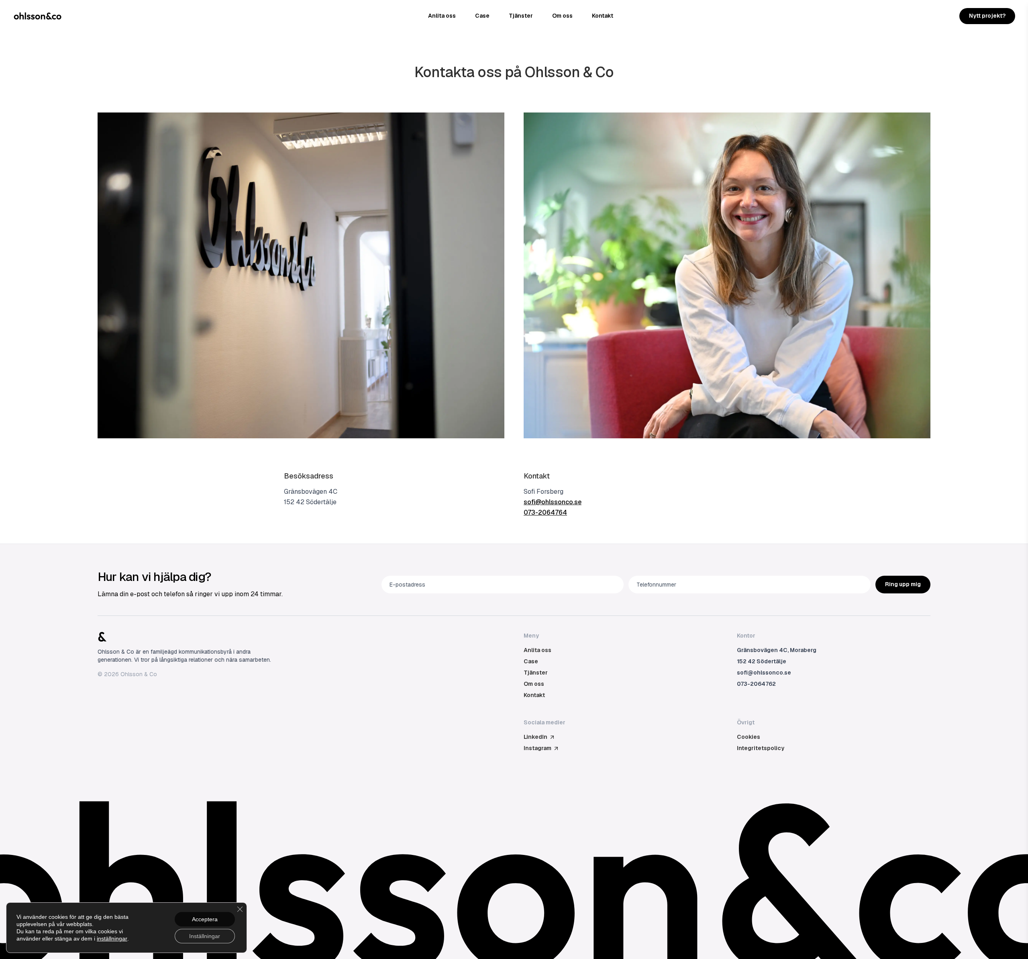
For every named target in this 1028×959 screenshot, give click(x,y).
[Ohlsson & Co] (37, 16)
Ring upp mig (903, 584)
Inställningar (204, 936)
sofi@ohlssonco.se (552, 502)
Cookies (748, 736)
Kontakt (602, 15)
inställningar (112, 938)
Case (482, 15)
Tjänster (521, 15)
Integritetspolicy (760, 748)
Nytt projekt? (987, 15)
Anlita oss (442, 15)
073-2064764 (545, 512)
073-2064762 (756, 683)
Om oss (562, 15)
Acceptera (205, 919)
